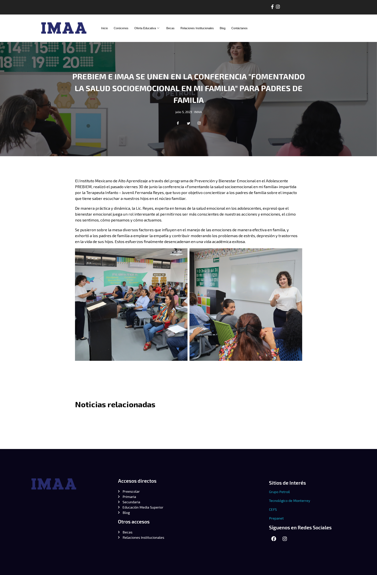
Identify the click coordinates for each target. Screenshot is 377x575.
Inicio (104, 28)
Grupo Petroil (279, 492)
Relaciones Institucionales (197, 28)
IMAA (198, 112)
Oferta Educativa (145, 28)
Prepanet (276, 518)
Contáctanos (239, 28)
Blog (222, 28)
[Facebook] (274, 539)
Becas (170, 28)
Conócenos (121, 28)
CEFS (273, 509)
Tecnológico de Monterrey (289, 500)
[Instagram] (277, 7)
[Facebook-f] (272, 7)
